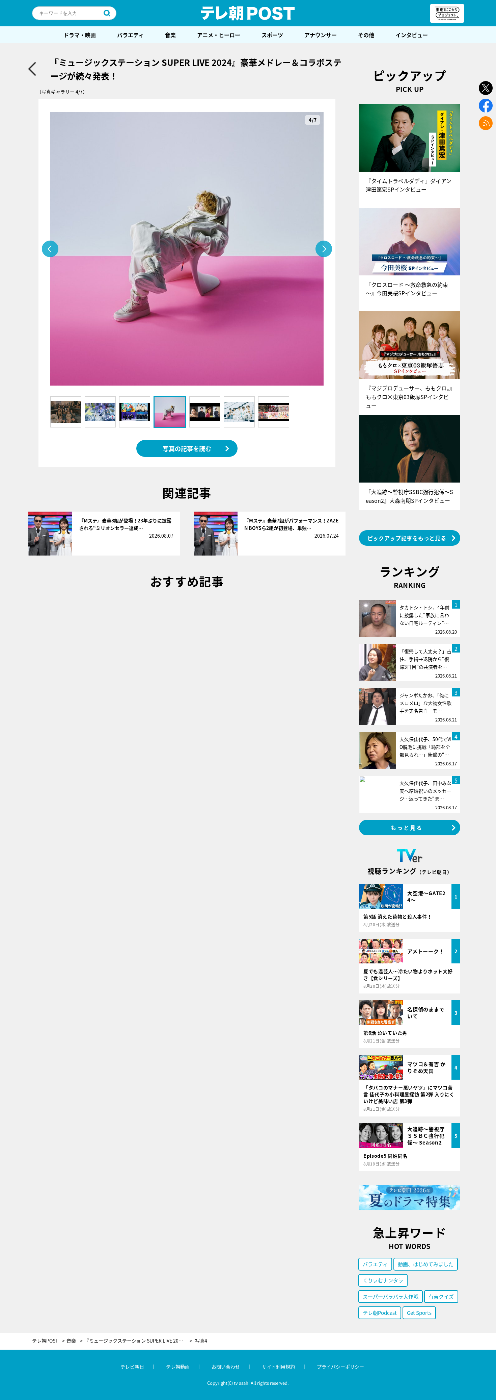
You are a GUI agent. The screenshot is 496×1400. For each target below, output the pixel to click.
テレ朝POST (248, 13)
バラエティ (130, 35)
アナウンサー (320, 35)
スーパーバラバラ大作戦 (390, 1296)
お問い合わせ (226, 1366)
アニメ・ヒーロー (218, 35)
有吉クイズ (441, 1296)
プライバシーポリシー (340, 1366)
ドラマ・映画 (79, 35)
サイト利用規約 (278, 1366)
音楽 (170, 35)
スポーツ (272, 35)
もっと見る (407, 828)
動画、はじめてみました (425, 1264)
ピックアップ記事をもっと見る (406, 538)
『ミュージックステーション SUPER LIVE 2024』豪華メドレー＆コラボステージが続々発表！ (138, 1341)
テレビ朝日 (132, 1366)
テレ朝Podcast (380, 1312)
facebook (486, 106)
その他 (366, 35)
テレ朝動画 (178, 1366)
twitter (486, 88)
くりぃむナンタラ (383, 1280)
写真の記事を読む (187, 448)
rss (486, 123)
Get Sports (419, 1312)
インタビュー (411, 35)
